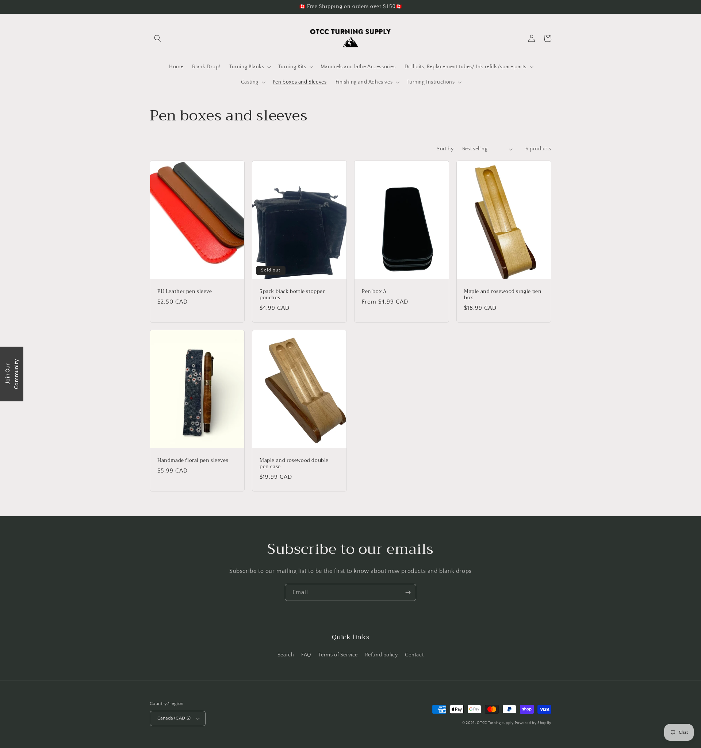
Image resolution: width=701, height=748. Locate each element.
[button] (158, 38)
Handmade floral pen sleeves (192, 461)
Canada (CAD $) (174, 718)
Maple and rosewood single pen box (502, 295)
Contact (414, 655)
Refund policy (381, 655)
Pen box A (374, 292)
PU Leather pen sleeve (184, 292)
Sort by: (446, 149)
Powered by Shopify (533, 723)
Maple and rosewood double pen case (294, 464)
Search (285, 655)
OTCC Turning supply (495, 723)
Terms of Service (338, 655)
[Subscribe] (408, 592)
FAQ (306, 655)
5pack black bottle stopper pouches (292, 295)
